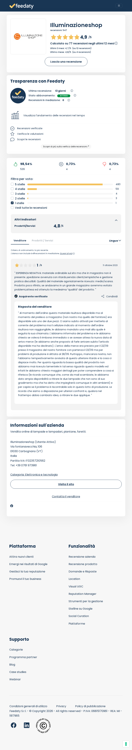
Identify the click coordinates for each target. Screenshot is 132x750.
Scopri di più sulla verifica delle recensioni (65, 146)
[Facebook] (11, 505)
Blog (12, 665)
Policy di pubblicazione (90, 706)
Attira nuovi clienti (21, 557)
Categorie (16, 650)
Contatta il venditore (66, 496)
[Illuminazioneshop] (28, 36)
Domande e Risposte (83, 571)
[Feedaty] (21, 6)
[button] (66, 115)
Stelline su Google (80, 609)
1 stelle (19, 203)
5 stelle (20, 184)
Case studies (17, 672)
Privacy (61, 706)
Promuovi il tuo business (25, 579)
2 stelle (20, 198)
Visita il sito (66, 484)
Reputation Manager (82, 594)
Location (74, 579)
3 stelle (20, 194)
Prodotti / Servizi (42, 240)
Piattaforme (77, 624)
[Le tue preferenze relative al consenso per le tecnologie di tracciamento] (126, 744)
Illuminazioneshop (76, 25)
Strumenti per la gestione (86, 601)
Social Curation (79, 616)
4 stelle (20, 189)
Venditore (20, 240)
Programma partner (23, 657)
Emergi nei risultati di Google (28, 564)
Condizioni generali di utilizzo (28, 706)
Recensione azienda (82, 557)
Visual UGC (76, 586)
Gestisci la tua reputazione (27, 571)
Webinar (15, 679)
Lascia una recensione (66, 62)
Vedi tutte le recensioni (31, 208)
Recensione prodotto (83, 564)
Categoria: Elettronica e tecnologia (34, 475)
